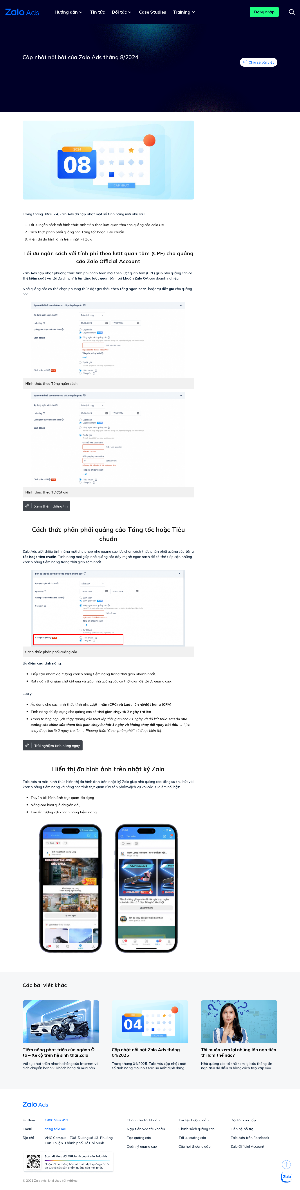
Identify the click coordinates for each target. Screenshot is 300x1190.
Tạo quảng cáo (139, 1137)
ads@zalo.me (55, 1129)
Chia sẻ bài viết (261, 62)
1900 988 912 (56, 1120)
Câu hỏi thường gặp (195, 1146)
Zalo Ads (22, 12)
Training (181, 12)
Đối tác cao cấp (243, 1120)
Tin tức (97, 12)
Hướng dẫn (66, 12)
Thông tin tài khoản (143, 1120)
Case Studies (152, 12)
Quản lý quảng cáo (142, 1146)
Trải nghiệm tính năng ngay (57, 745)
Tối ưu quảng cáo (192, 1137)
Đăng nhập (264, 11)
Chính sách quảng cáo (197, 1129)
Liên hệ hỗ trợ (242, 1129)
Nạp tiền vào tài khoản (146, 1129)
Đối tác (119, 12)
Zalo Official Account (247, 1146)
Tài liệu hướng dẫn (194, 1120)
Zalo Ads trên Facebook (250, 1137)
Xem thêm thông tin (51, 506)
